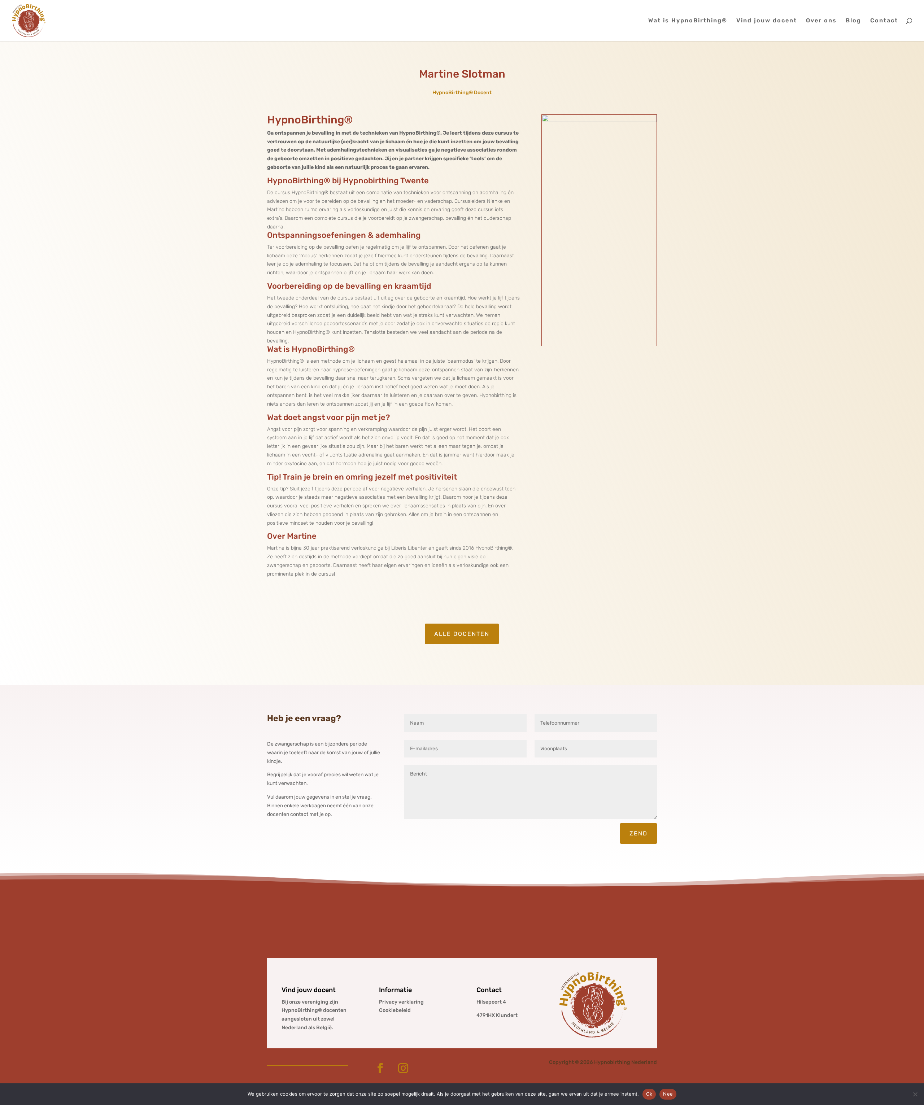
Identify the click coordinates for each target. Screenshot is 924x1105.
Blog (853, 21)
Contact (884, 21)
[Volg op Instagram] (403, 1068)
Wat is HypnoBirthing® (687, 21)
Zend (638, 833)
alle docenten (461, 633)
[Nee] (915, 1094)
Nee (668, 1094)
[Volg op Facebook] (380, 1068)
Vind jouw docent (766, 21)
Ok (649, 1094)
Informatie (395, 990)
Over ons (821, 21)
